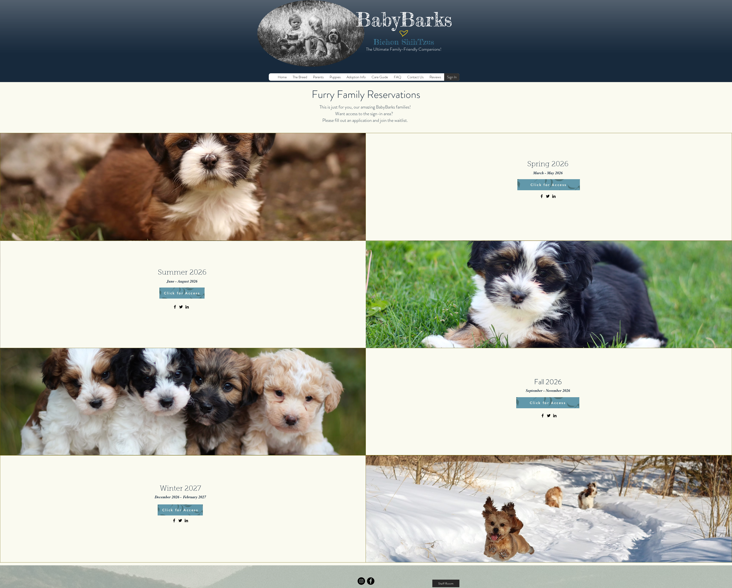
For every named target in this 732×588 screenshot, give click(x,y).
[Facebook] (541, 196)
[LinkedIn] (553, 196)
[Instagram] (361, 581)
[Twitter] (547, 196)
